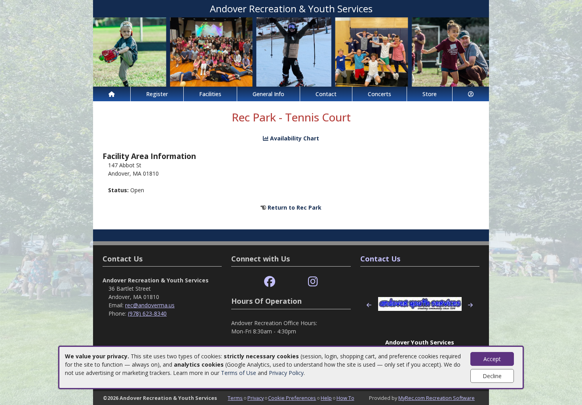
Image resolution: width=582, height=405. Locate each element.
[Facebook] (269, 282)
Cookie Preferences (292, 397)
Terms (235, 397)
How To (345, 397)
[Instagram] (313, 282)
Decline (492, 376)
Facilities (210, 94)
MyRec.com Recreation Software (436, 397)
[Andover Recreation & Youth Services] (291, 51)
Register (157, 94)
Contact (326, 94)
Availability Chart (293, 138)
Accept (492, 359)
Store (429, 94)
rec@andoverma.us (150, 305)
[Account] (471, 94)
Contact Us (380, 258)
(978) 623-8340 (147, 313)
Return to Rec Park (294, 207)
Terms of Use (238, 373)
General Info (268, 94)
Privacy (255, 397)
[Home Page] (111, 94)
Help (326, 397)
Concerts (379, 94)
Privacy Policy (286, 373)
